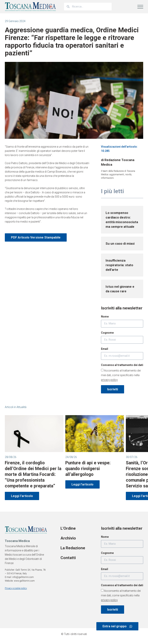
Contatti (68, 557)
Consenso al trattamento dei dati (122, 365)
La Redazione (73, 548)
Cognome (107, 332)
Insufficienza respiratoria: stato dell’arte (119, 265)
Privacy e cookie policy (16, 588)
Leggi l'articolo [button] (22, 496)
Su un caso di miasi (120, 243)
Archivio (68, 538)
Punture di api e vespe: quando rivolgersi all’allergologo (88, 468)
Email (104, 348)
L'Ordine (68, 528)
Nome (105, 316)
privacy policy (109, 380)
